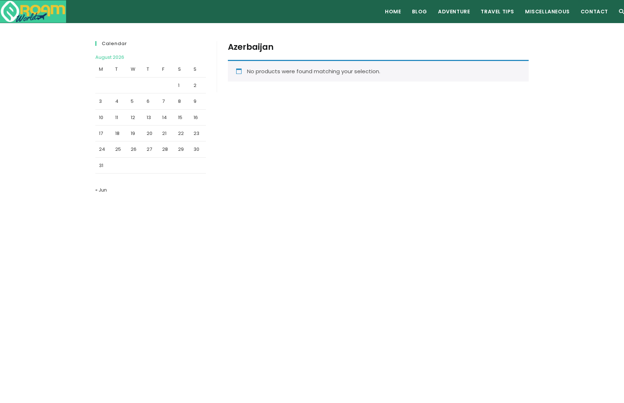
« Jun (101, 190)
